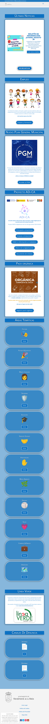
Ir (24, 654)
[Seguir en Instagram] (26, 720)
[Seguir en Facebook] (21, 720)
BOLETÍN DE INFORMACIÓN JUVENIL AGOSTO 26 (33, 36)
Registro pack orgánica (24, 310)
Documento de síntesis (24, 254)
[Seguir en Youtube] (28, 720)
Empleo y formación (24, 122)
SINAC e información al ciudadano (24, 242)
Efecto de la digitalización (24, 248)
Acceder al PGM (24, 182)
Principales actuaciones (24, 230)
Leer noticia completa (33, 52)
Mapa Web (24, 715)
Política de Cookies (24, 708)
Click (24, 615)
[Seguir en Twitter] (23, 720)
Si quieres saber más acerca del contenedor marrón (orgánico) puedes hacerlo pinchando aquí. (24, 301)
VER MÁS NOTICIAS (24, 68)
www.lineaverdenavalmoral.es (26, 605)
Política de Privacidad (24, 711)
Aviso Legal (24, 705)
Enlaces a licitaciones (24, 236)
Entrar (24, 341)
